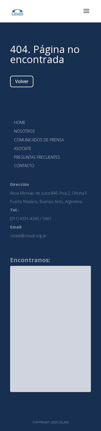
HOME (20, 122)
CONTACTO (24, 165)
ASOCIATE (22, 148)
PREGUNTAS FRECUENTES (37, 157)
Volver (21, 81)
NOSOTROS (24, 131)
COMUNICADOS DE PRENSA (39, 139)
